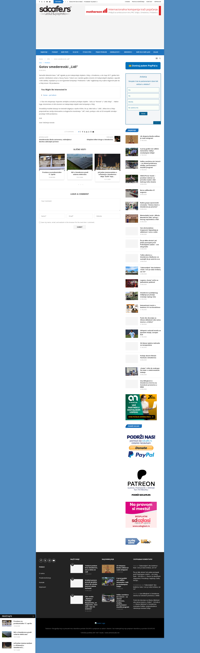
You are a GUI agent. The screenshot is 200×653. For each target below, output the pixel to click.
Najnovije (44, 52)
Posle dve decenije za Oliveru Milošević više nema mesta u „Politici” (150, 320)
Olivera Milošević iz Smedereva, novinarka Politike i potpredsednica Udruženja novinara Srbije (145, 606)
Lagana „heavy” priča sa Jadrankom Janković (149, 281)
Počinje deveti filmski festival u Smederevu (148, 357)
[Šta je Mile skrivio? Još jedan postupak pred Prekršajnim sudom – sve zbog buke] (132, 244)
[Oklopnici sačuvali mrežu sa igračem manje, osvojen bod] (132, 334)
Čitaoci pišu (87, 52)
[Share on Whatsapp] (88, 132)
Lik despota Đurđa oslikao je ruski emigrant (150, 137)
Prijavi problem (101, 52)
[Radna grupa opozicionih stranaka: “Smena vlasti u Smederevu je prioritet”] (132, 206)
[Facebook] (39, 1)
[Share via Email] (93, 132)
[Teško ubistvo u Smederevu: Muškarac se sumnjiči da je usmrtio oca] (132, 258)
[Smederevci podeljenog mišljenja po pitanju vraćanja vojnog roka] (132, 296)
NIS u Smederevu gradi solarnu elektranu (79, 173)
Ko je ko (75, 52)
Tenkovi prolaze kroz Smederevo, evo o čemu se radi (91, 569)
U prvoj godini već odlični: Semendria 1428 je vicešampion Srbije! (149, 151)
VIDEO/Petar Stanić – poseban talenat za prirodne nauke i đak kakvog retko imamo (148, 179)
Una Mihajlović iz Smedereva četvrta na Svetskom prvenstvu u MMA (148, 384)
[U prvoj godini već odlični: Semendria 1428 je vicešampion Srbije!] (132, 152)
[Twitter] (41, 1)
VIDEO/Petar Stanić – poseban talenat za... (84, 2)
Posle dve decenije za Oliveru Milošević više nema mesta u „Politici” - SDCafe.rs (146, 601)
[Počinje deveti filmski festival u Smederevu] (132, 359)
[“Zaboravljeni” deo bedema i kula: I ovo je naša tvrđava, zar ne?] (132, 271)
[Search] (160, 58)
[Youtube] (47, 1)
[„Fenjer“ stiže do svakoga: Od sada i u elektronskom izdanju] (132, 371)
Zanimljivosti (115, 52)
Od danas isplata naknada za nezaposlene (150, 344)
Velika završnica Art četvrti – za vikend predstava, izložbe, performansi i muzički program (150, 164)
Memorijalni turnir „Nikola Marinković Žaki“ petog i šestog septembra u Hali (150, 217)
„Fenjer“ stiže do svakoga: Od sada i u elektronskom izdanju (150, 370)
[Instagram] (44, 1)
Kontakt (149, 1)
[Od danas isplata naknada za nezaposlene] (132, 346)
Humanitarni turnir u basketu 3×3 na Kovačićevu (150, 306)
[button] (65, 1)
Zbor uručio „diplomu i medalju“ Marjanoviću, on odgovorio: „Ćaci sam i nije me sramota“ (91, 603)
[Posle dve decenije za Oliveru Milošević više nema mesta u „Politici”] (132, 321)
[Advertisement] (100, 33)
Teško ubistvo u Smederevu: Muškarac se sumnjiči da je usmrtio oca (150, 257)
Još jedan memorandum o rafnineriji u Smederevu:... (23, 645)
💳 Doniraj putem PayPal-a (143, 65)
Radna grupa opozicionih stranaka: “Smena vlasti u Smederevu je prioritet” (149, 205)
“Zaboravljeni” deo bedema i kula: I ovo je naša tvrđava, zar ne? (150, 270)
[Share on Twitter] (84, 132)
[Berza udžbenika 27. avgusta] (132, 193)
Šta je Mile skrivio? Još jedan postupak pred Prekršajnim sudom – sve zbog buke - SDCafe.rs (146, 574)
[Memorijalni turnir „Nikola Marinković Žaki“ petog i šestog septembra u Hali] (132, 218)
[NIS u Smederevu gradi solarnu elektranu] (80, 162)
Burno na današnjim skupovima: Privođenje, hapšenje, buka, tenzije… (147, 578)
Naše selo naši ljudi (143, 52)
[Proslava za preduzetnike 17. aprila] (52, 162)
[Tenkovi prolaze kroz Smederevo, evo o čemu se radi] (76, 569)
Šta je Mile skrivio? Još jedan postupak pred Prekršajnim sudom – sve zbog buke (149, 244)
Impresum (157, 1)
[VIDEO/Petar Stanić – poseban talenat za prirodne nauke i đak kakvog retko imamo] (132, 179)
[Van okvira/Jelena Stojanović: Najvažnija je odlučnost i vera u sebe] (132, 231)
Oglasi (155, 52)
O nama (127, 1)
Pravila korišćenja (138, 1)
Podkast (55, 52)
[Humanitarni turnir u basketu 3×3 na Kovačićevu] (132, 308)
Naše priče (64, 52)
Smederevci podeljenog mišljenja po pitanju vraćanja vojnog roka (149, 295)
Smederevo (128, 52)
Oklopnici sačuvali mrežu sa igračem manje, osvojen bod (150, 333)
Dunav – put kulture (49, 95)
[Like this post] (80, 132)
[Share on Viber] (91, 132)
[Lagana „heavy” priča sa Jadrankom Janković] (132, 283)
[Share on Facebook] (82, 132)
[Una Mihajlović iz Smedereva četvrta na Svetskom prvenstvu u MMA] (132, 384)
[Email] (49, 1)
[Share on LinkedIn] (86, 132)
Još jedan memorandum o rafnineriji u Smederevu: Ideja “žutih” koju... (107, 174)
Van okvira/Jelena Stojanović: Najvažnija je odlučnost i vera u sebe (149, 230)
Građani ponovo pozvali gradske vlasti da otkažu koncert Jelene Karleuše (91, 584)
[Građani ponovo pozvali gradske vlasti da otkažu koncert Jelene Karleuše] (76, 583)
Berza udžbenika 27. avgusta (147, 191)
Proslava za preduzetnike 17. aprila (51, 173)
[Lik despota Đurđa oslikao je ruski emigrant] (132, 139)
